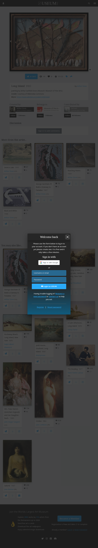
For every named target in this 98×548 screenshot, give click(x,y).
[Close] (67, 237)
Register (40, 307)
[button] (49, 262)
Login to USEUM (50, 286)
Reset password (54, 307)
